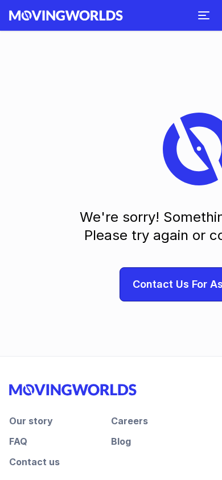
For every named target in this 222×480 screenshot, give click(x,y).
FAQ (18, 441)
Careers (129, 421)
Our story (31, 421)
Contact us (34, 461)
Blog (121, 441)
